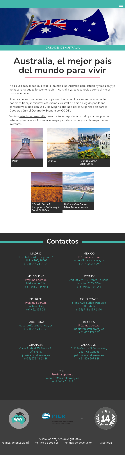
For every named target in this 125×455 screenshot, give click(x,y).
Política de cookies (46, 442)
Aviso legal (106, 442)
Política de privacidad (15, 442)
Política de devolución (78, 442)
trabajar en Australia (35, 120)
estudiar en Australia (32, 116)
